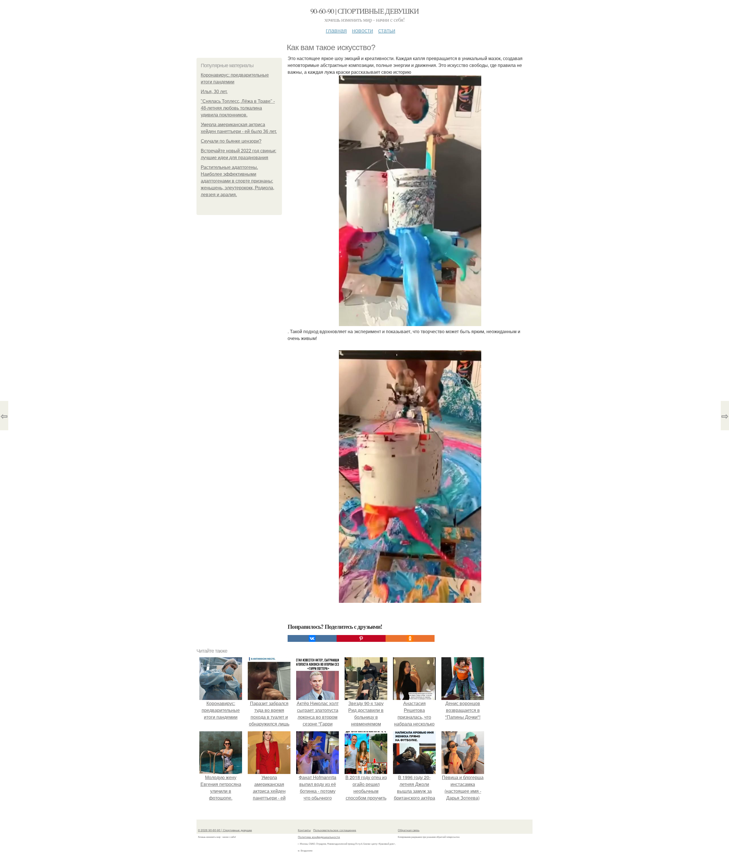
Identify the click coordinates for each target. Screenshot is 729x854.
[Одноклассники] (410, 638)
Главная (336, 30)
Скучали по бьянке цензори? (231, 141)
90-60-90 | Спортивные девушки (364, 11)
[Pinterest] (361, 638)
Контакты (304, 830)
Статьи (386, 30)
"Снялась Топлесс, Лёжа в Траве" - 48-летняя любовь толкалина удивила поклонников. (238, 108)
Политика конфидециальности (319, 837)
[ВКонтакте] (312, 638)
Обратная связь (408, 830)
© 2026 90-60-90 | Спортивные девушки (225, 830)
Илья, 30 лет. (214, 91)
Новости (362, 30)
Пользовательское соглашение (334, 830)
